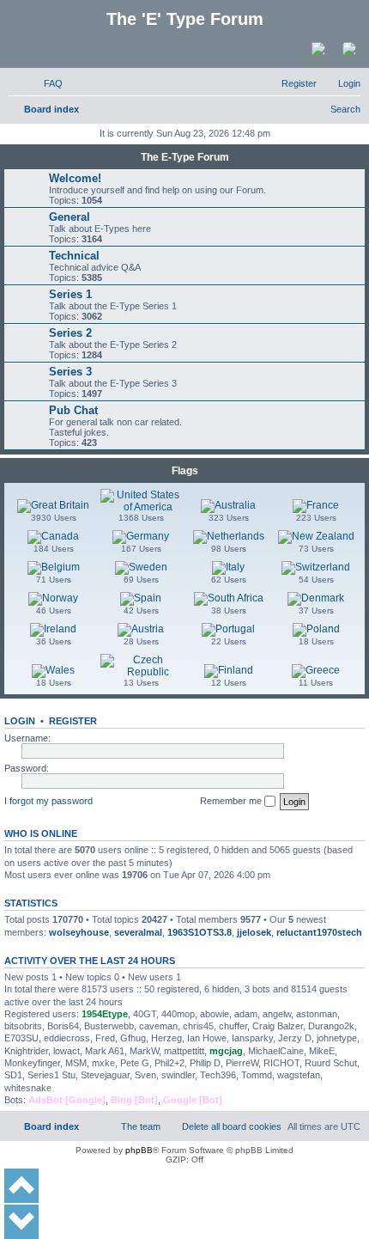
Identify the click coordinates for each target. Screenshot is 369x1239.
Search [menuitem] (345, 109)
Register (73, 721)
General (69, 217)
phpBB (139, 1150)
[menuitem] (45, 83)
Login (19, 721)
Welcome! (75, 178)
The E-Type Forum (185, 157)
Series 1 (70, 294)
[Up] (21, 1186)
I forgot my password (48, 801)
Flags (185, 471)
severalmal (138, 932)
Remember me (232, 801)
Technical (74, 255)
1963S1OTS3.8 (199, 932)
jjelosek (254, 932)
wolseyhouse (79, 932)
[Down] (21, 1222)
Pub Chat (73, 410)
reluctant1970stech (319, 932)
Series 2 (70, 333)
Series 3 (70, 371)
